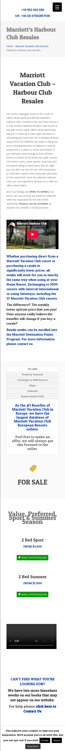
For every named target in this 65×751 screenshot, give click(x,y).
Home (9, 46)
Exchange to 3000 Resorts (33, 380)
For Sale (32, 368)
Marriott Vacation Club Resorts (31, 46)
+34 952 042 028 (32, 10)
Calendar (32, 391)
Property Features (32, 374)
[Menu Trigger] (57, 7)
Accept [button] (45, 740)
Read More (32, 746)
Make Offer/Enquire (34, 557)
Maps (32, 385)
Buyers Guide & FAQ (32, 396)
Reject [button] (57, 740)
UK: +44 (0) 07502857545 (32, 16)
